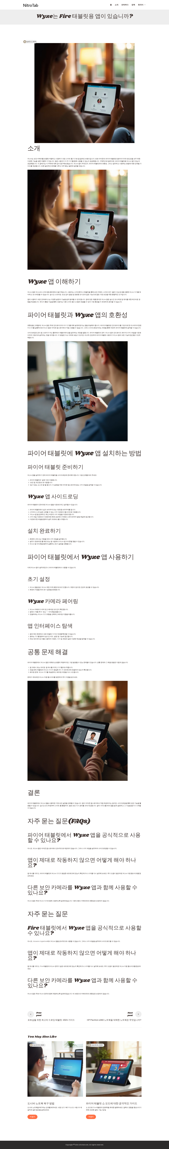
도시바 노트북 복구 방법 (40, 1103)
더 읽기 (32, 1117)
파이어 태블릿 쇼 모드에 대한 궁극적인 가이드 (111, 1103)
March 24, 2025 (38, 1045)
